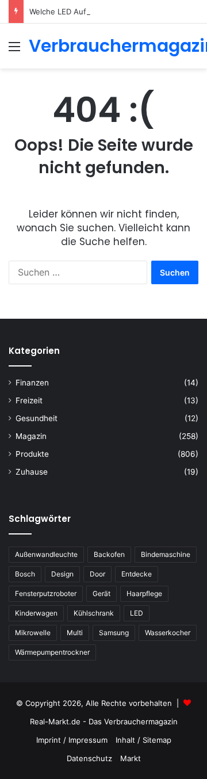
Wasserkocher (167, 632)
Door (97, 574)
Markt (130, 758)
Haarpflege (144, 593)
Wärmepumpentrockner (52, 652)
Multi (75, 632)
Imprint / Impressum (72, 739)
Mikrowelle (33, 632)
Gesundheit (36, 418)
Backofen (109, 554)
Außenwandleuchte (46, 554)
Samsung (114, 632)
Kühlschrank (94, 613)
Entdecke (136, 574)
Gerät (101, 593)
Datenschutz (89, 758)
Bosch (25, 574)
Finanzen (32, 382)
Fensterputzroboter (45, 593)
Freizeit (29, 400)
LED (136, 613)
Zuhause (32, 471)
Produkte (32, 454)
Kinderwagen (36, 613)
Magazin (31, 436)
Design (62, 574)
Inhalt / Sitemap (143, 739)
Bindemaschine (165, 554)
